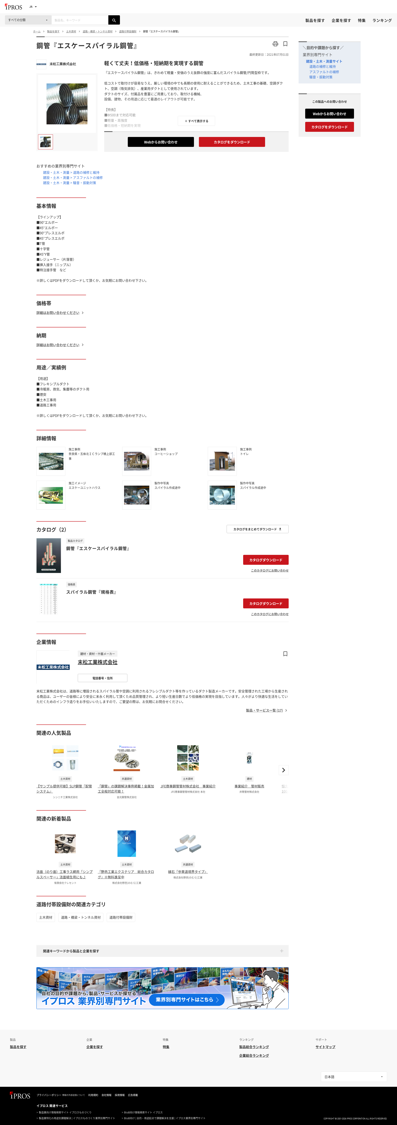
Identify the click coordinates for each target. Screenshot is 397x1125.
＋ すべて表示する (196, 121)
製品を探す (315, 20)
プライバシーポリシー (49, 1095)
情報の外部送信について (73, 1095)
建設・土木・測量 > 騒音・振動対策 (69, 182)
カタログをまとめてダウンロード (255, 529)
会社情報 (106, 1095)
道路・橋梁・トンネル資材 (81, 917)
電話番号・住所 (102, 678)
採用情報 (120, 1095)
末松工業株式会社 (63, 64)
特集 (362, 20)
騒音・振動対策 (320, 76)
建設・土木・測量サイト (324, 61)
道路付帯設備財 (121, 917)
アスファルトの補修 (324, 71)
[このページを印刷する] (275, 43)
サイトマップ (325, 1046)
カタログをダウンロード (232, 141)
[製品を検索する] (114, 20)
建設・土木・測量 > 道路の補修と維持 (71, 172)
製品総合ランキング (254, 1046)
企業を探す (341, 20)
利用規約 (93, 1095)
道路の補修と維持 (322, 66)
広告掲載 (133, 1095)
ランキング (382, 20)
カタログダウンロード (265, 559)
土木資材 (45, 917)
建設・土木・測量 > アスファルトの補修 (73, 177)
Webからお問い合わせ (161, 141)
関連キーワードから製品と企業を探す (71, 950)
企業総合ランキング (254, 1055)
